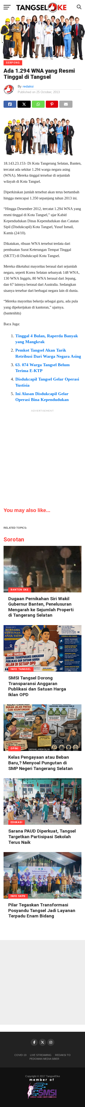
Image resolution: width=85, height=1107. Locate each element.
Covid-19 (20, 1055)
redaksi (28, 86)
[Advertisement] (42, 457)
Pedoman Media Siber (44, 1058)
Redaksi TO (63, 1055)
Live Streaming (40, 1055)
